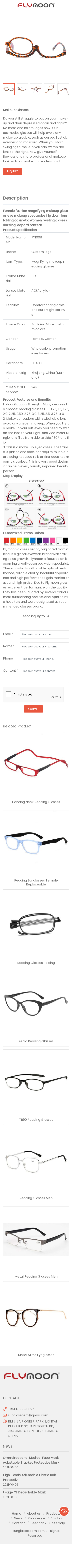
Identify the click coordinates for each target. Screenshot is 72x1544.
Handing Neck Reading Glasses (36, 802)
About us (34, 1513)
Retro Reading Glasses (36, 1041)
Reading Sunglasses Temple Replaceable (36, 882)
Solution (57, 1518)
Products (53, 1513)
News (18, 1518)
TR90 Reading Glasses (36, 1120)
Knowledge (36, 1518)
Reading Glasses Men (36, 1198)
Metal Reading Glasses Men (36, 1277)
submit (33, 709)
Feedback (38, 1523)
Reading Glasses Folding (36, 963)
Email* (8, 634)
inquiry (12, 171)
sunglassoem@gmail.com (28, 1415)
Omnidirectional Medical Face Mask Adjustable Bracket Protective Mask (31, 1460)
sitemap (58, 1523)
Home (16, 1513)
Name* (8, 646)
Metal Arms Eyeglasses (36, 1355)
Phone (8, 658)
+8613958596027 (21, 1409)
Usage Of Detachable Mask (24, 1492)
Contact (18, 1523)
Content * (11, 670)
